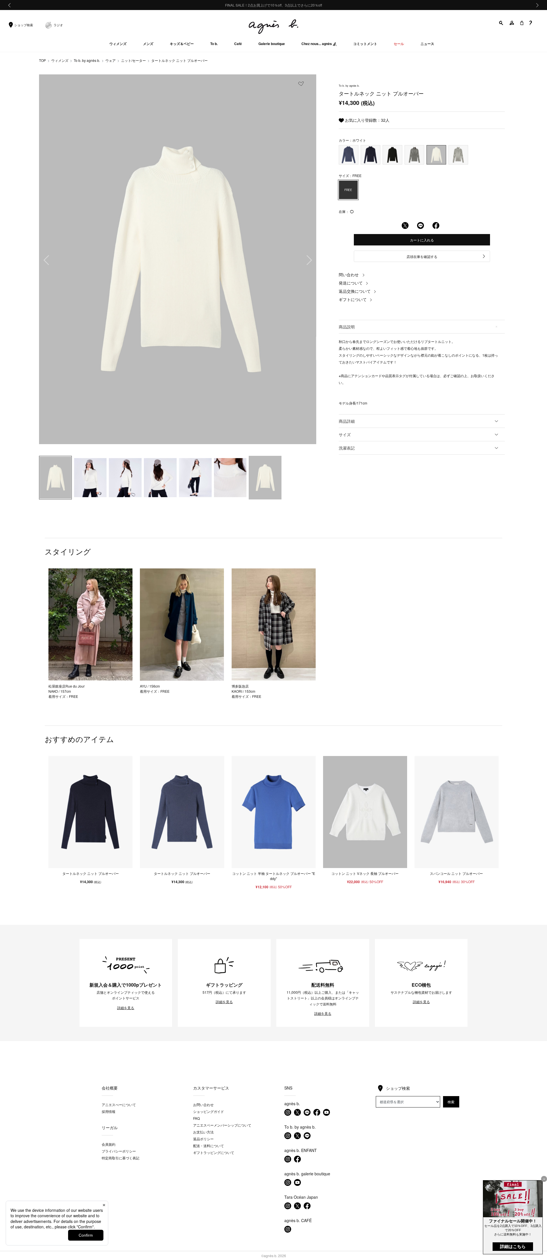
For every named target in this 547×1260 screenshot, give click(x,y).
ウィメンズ (59, 60)
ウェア (110, 60)
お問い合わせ (203, 1104)
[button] (501, 23)
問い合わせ (349, 274)
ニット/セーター (133, 60)
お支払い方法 (203, 1131)
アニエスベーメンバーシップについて (222, 1125)
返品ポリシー (203, 1138)
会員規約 (108, 1144)
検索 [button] (451, 1101)
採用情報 (108, 1111)
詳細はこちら (513, 1246)
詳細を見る (125, 1007)
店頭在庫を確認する (422, 256)
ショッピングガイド (208, 1111)
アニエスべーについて (119, 1104)
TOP (42, 60)
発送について (351, 283)
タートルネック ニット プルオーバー (179, 60)
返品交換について (355, 291)
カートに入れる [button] (422, 239)
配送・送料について (208, 1145)
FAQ (196, 1118)
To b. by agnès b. (87, 60)
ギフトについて (353, 299)
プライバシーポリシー (119, 1151)
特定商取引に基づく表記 (120, 1157)
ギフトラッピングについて (213, 1152)
